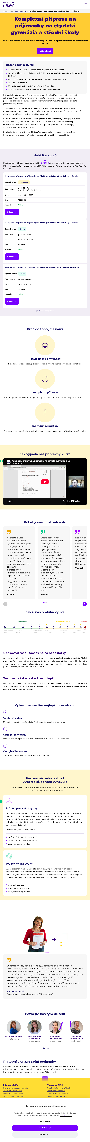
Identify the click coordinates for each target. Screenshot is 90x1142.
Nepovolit (45, 1134)
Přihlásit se (12, 212)
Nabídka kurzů (45, 51)
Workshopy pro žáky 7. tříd (57, 1096)
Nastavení (45, 1121)
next (85, 604)
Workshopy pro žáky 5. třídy (13, 1096)
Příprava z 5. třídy (11, 1085)
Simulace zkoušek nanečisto (14, 1094)
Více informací (66, 1115)
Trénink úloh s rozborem (12, 1091)
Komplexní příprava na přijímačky (15, 1088)
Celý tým (46, 1048)
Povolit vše (45, 1128)
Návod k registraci (46, 311)
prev (5, 604)
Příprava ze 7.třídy (55, 1085)
